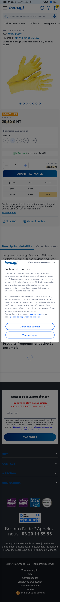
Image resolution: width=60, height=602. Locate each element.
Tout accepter (30, 334)
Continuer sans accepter (39, 262)
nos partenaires (37, 313)
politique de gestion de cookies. (25, 316)
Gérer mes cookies (30, 326)
